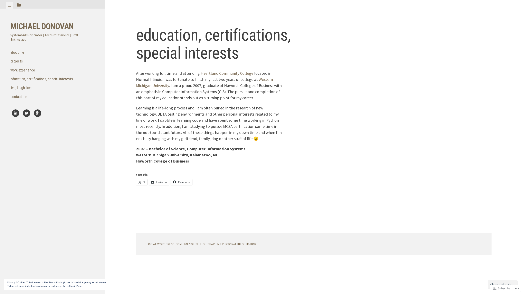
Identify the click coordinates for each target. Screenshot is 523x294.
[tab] (9, 5)
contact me (18, 97)
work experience (22, 70)
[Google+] (37, 114)
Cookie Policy (76, 285)
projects (16, 61)
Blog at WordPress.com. (164, 244)
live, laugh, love (21, 88)
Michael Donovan (42, 26)
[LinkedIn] (15, 114)
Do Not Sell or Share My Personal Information (220, 244)
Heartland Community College (227, 73)
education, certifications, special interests (41, 79)
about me (17, 52)
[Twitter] (26, 114)
